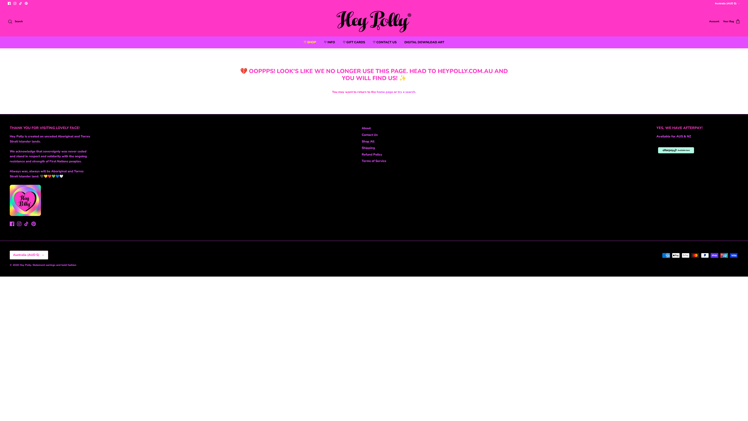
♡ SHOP (310, 42)
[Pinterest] (26, 3)
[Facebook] (9, 3)
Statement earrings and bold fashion (54, 265)
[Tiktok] (20, 3)
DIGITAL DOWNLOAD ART (424, 42)
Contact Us (370, 135)
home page (385, 92)
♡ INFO (329, 42)
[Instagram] (14, 3)
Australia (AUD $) (726, 3)
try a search (406, 92)
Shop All (368, 141)
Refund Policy (372, 154)
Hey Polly (25, 265)
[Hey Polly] (374, 21)
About (366, 128)
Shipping (368, 148)
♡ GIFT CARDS (354, 42)
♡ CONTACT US (385, 42)
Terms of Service (374, 161)
